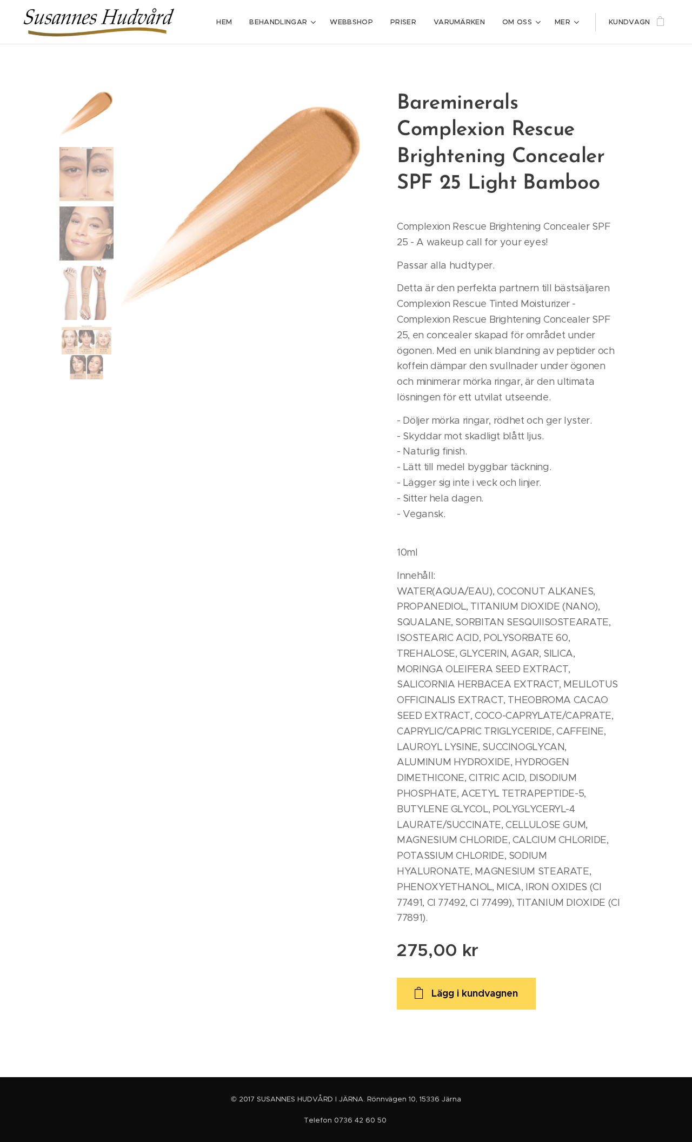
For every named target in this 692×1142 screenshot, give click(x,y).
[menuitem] (227, 22)
